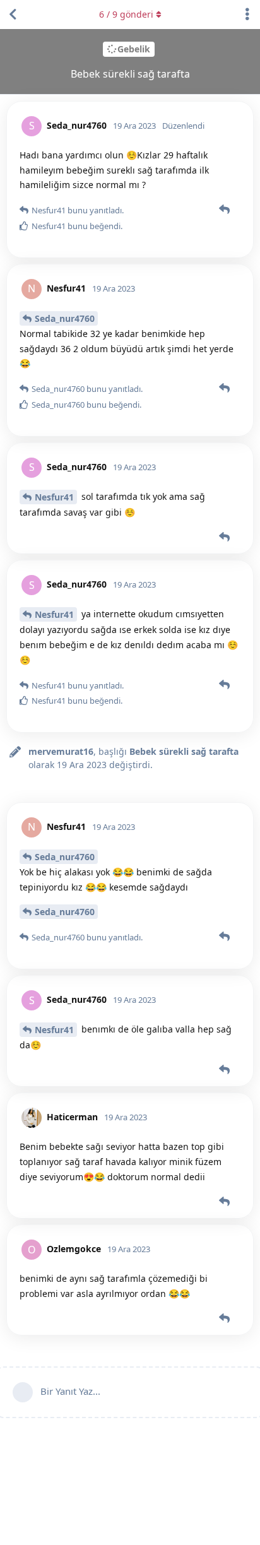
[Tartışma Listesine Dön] (12, 14)
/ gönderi (126, 14)
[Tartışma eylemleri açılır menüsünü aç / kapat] (247, 14)
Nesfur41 (54, 497)
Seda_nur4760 (65, 318)
